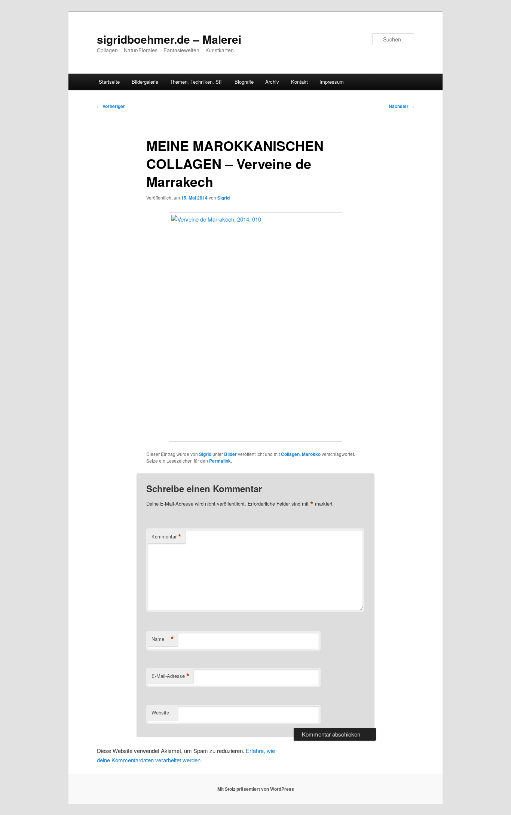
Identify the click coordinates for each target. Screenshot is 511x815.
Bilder (230, 454)
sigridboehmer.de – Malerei (169, 39)
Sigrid (223, 197)
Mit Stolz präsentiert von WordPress (255, 788)
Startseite (109, 81)
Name (163, 639)
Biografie (244, 81)
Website (160, 712)
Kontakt (299, 81)
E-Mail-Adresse (171, 676)
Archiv (272, 81)
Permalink (220, 460)
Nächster (401, 106)
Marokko (311, 454)
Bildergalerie (145, 81)
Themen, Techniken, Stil (196, 81)
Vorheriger (111, 106)
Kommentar (166, 537)
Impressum (331, 81)
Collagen (290, 454)
